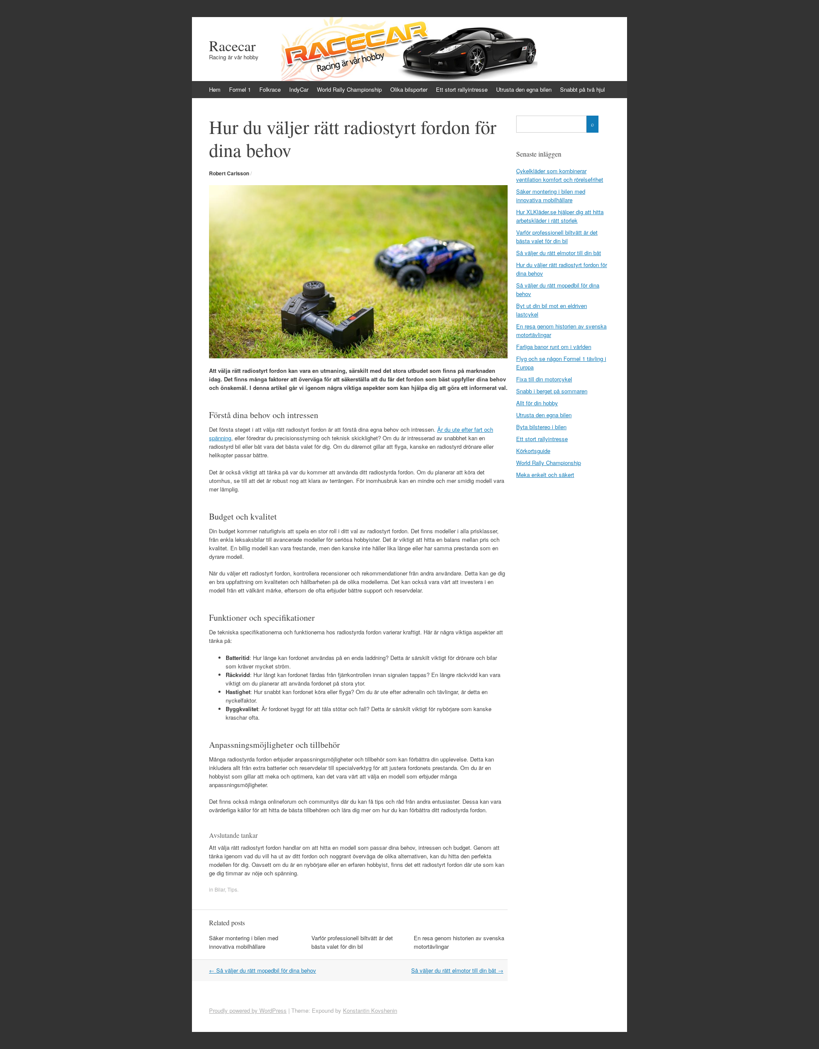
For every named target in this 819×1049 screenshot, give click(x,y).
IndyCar (298, 89)
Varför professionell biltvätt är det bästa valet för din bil (352, 942)
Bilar (220, 889)
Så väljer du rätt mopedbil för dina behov (262, 970)
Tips (232, 889)
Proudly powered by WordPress (248, 1010)
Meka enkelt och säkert (545, 475)
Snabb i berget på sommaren (551, 391)
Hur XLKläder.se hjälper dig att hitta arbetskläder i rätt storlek (560, 216)
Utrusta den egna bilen (524, 89)
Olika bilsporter (408, 89)
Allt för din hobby (537, 403)
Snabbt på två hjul (582, 89)
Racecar (232, 45)
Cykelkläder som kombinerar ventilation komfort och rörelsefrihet (559, 175)
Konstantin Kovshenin (370, 1010)
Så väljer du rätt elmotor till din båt (457, 970)
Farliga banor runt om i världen (553, 347)
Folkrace (270, 89)
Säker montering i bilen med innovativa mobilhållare (243, 942)
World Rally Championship (349, 89)
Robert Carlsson (229, 173)
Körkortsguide (533, 451)
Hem (215, 89)
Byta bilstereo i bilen (541, 427)
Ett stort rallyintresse (462, 89)
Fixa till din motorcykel (544, 379)
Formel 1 (240, 89)
